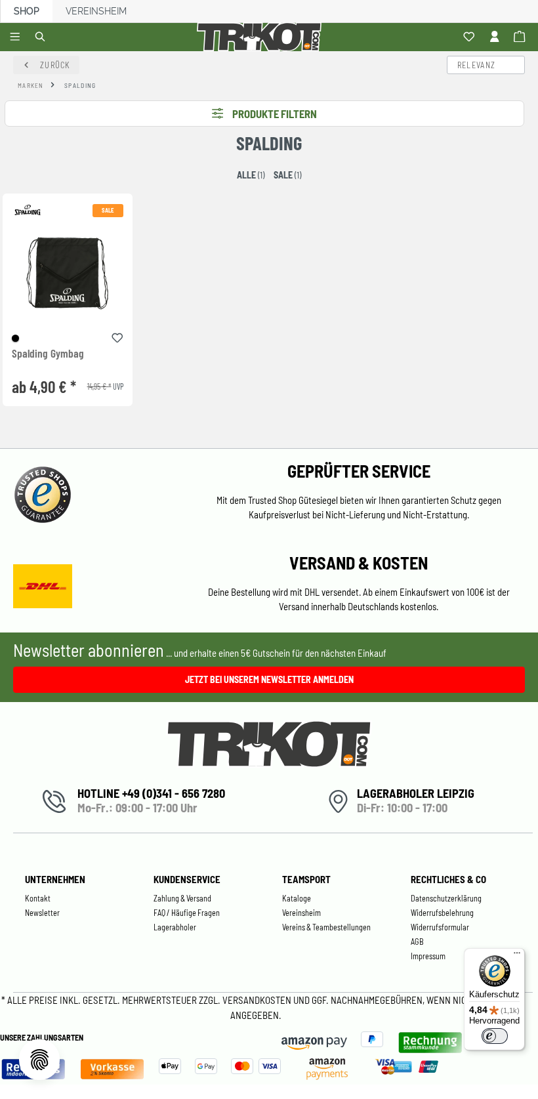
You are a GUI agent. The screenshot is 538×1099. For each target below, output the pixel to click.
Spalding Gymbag (48, 353)
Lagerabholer (175, 927)
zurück (55, 65)
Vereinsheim (96, 11)
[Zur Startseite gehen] (261, 37)
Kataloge (296, 898)
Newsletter (42, 912)
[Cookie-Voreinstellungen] (39, 1059)
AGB (417, 941)
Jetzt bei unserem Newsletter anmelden (269, 679)
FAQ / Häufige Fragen (187, 912)
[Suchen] (42, 37)
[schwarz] (15, 338)
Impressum (428, 956)
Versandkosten (257, 1000)
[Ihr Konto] (496, 37)
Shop (26, 11)
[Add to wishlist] (117, 336)
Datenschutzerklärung (446, 898)
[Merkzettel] (470, 37)
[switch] (495, 1036)
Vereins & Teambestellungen (326, 927)
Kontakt (38, 898)
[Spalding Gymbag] (67, 273)
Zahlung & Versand (182, 898)
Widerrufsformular (440, 927)
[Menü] (16, 37)
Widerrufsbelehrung (442, 912)
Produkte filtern (274, 113)
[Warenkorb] (521, 37)
